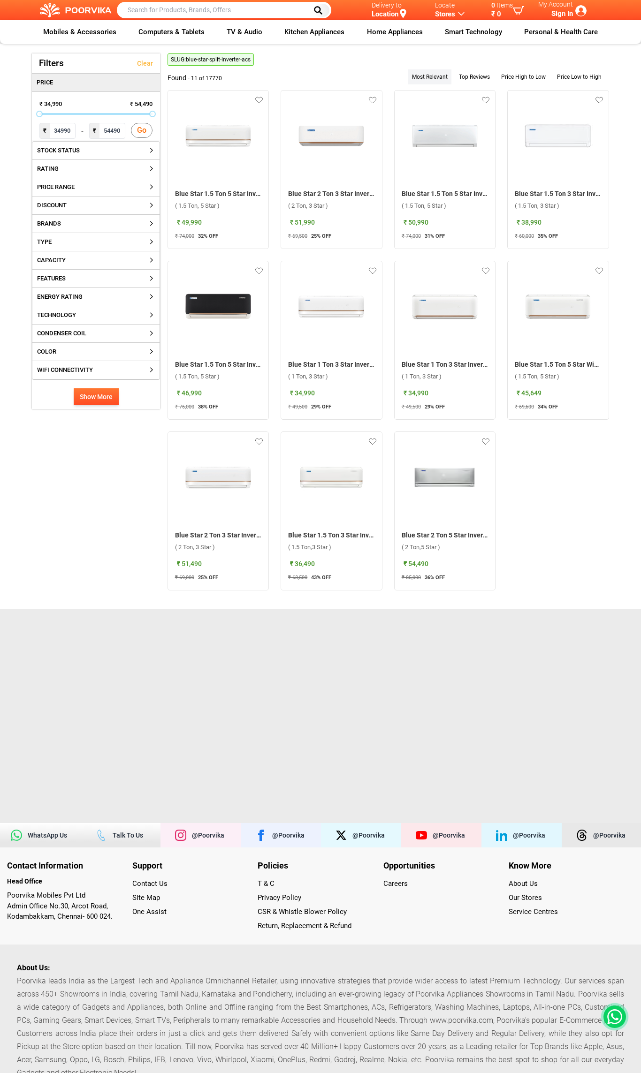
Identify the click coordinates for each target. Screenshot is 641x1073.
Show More (96, 396)
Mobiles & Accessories (79, 32)
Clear (145, 63)
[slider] (39, 114)
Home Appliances (395, 32)
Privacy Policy (279, 897)
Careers (395, 883)
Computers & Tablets (171, 32)
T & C (266, 883)
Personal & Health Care (561, 32)
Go (141, 130)
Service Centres (533, 911)
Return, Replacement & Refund (304, 926)
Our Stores (525, 897)
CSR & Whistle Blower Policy (302, 911)
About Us (523, 883)
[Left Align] (321, 10)
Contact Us (150, 883)
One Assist (149, 911)
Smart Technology (473, 32)
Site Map (146, 897)
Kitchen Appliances (314, 32)
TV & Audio (244, 32)
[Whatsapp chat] (612, 1016)
